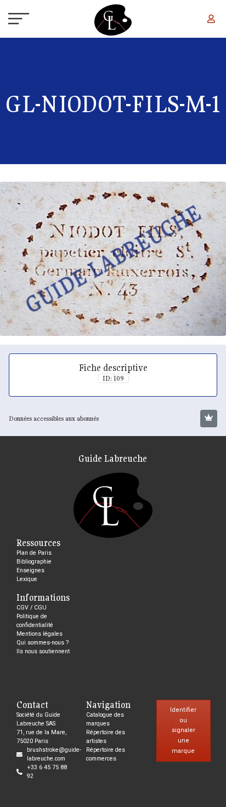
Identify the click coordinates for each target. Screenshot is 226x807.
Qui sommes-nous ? (42, 642)
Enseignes (30, 570)
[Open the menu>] (9, 20)
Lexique (26, 579)
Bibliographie (34, 561)
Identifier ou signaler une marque (183, 730)
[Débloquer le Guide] (208, 418)
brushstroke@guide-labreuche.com (54, 754)
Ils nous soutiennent (43, 651)
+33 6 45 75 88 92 (47, 772)
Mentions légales (39, 633)
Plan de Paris (34, 552)
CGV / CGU (31, 607)
